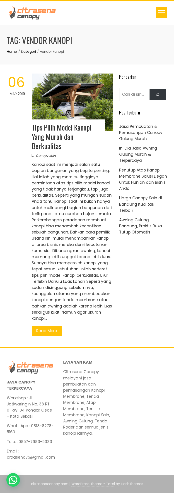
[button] (13, 480)
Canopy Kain (46, 155)
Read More (46, 330)
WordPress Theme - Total (93, 483)
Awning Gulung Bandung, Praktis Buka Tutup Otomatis (140, 226)
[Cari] (158, 94)
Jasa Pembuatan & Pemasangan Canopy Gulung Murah (140, 132)
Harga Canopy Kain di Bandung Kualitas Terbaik (140, 204)
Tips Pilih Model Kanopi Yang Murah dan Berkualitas (61, 136)
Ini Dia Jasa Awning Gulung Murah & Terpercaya (138, 154)
